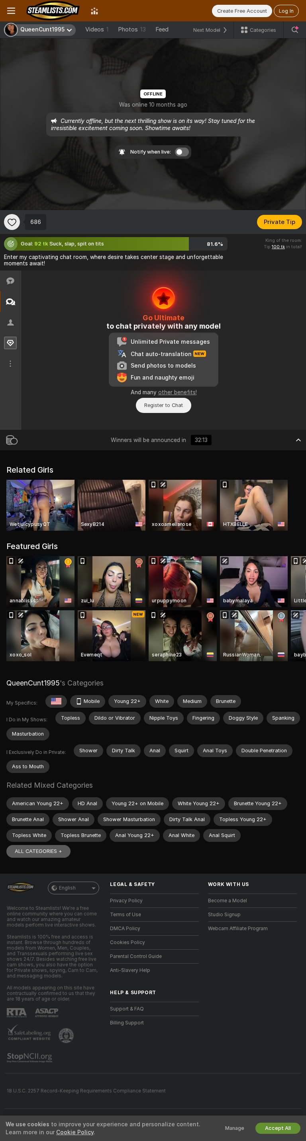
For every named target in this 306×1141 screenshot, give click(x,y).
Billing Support (127, 1023)
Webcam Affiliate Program (238, 928)
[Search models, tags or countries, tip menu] (295, 29)
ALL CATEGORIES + (38, 851)
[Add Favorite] (12, 222)
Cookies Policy (127, 942)
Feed (162, 29)
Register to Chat (163, 405)
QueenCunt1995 (33, 683)
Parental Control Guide (136, 956)
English (67, 888)
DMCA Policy (125, 928)
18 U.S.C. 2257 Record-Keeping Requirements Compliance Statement (86, 1091)
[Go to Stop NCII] (30, 1058)
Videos (96, 29)
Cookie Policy (75, 1132)
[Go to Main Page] (53, 10)
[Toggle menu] (11, 10)
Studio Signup (224, 914)
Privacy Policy (126, 900)
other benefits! (177, 392)
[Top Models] (94, 10)
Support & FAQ (127, 1009)
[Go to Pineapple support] (67, 1035)
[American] (56, 701)
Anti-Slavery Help (130, 970)
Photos (132, 29)
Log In (286, 11)
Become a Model (227, 900)
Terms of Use (125, 914)
